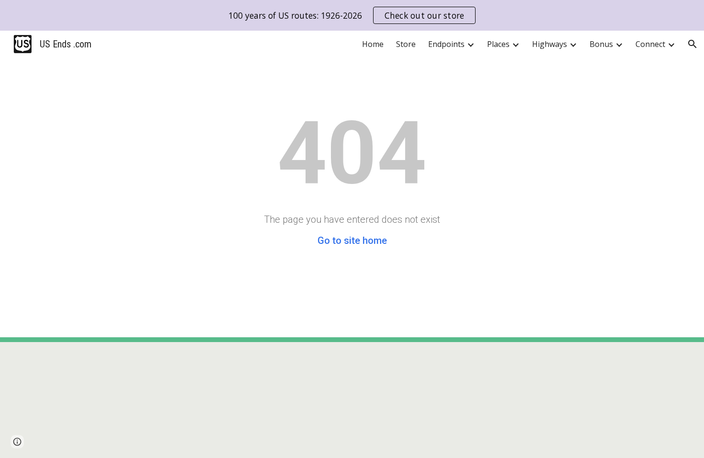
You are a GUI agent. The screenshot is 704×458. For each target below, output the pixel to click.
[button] (692, 44)
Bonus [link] (601, 44)
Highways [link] (549, 44)
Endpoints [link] (446, 44)
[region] (352, 15)
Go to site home (352, 240)
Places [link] (498, 44)
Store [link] (406, 44)
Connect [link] (650, 44)
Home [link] (373, 44)
